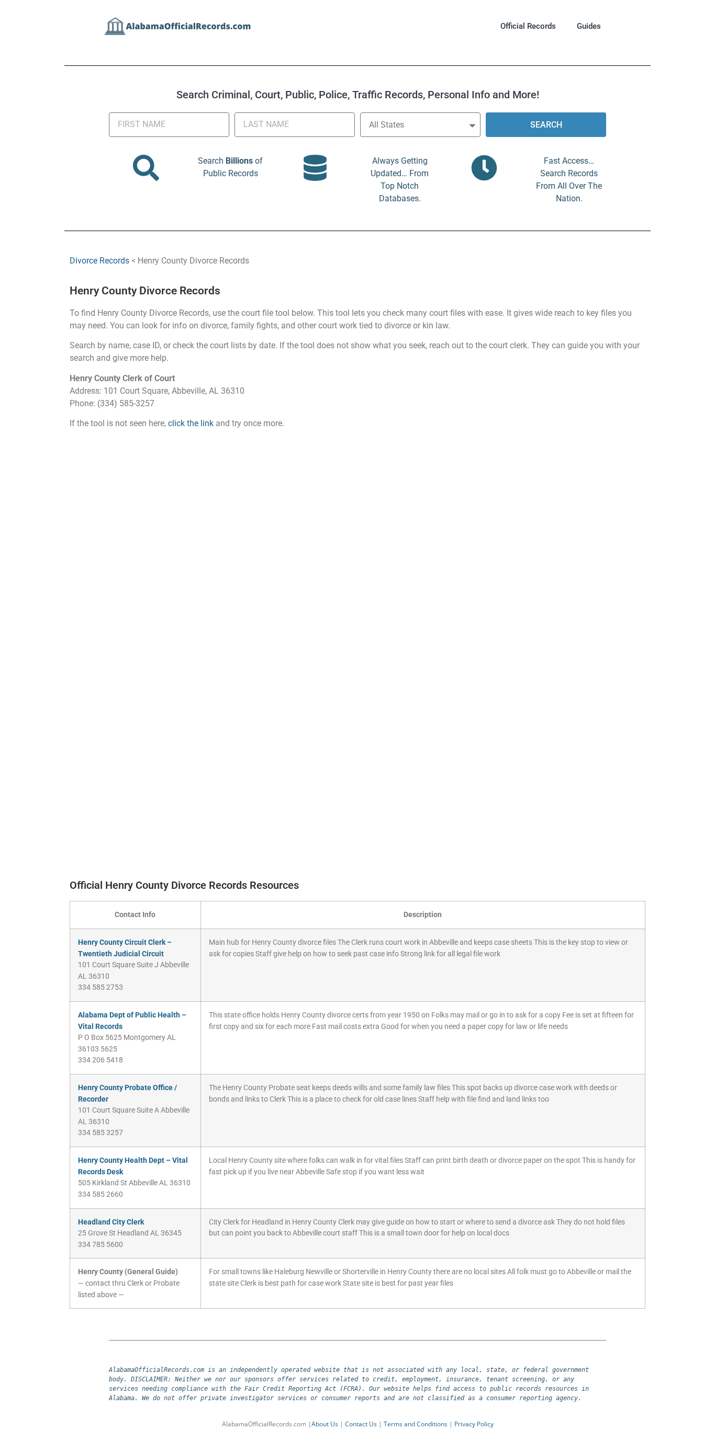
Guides (589, 26)
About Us (324, 1424)
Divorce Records (99, 261)
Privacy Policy (474, 1424)
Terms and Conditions (416, 1424)
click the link (191, 423)
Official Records (528, 26)
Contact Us (361, 1424)
